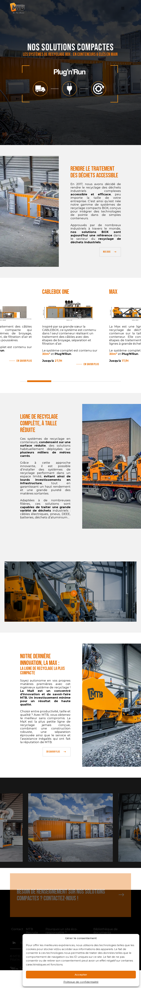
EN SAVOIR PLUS (53, 751)
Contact (17, 929)
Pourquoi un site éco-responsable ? (62, 930)
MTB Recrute (32, 930)
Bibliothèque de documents (105, 930)
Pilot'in (15, 959)
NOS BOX (106, 251)
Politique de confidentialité (81, 982)
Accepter (81, 974)
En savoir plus (24, 364)
